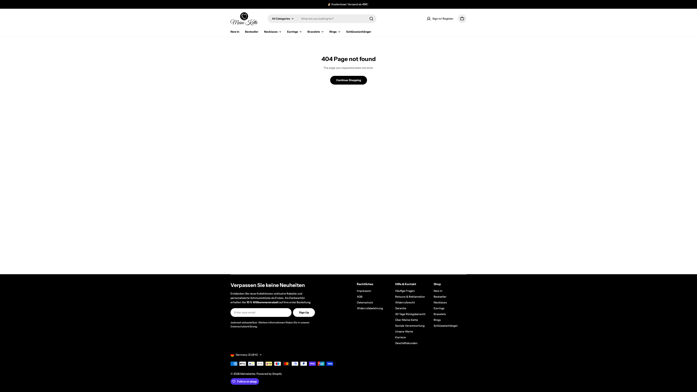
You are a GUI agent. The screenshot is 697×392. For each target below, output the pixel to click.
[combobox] (322, 18)
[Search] (371, 19)
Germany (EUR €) (247, 354)
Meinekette (247, 373)
